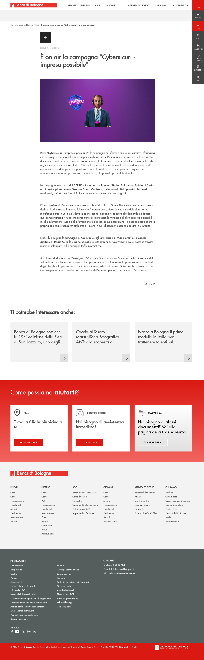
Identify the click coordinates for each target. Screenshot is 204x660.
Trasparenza (16, 569)
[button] (198, 5)
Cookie (13, 573)
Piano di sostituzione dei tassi (31, 614)
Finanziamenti (17, 500)
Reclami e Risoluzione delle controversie (28, 602)
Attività (138, 496)
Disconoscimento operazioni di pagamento (30, 598)
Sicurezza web (64, 585)
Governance (171, 496)
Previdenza (15, 513)
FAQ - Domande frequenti (22, 610)
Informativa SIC (17, 590)
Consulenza (47, 525)
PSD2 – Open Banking (78, 598)
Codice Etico (171, 508)
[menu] (124, 5)
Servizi (13, 521)
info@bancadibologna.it (122, 569)
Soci (74, 487)
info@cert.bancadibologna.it (122, 573)
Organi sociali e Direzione (177, 500)
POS (44, 500)
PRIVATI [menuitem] (72, 5)
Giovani (108, 487)
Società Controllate (174, 504)
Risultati (169, 492)
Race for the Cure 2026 (146, 513)
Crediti (134, 647)
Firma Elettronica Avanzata (23, 585)
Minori (13, 508)
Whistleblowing (64, 602)
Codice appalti (64, 606)
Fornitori (61, 577)
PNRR (44, 529)
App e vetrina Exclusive (83, 513)
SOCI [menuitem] (97, 5)
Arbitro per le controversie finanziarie (31, 606)
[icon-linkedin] (34, 631)
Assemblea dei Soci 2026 (84, 492)
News (36, 24)
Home (29, 24)
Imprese (46, 487)
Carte (13, 496)
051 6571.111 (120, 564)
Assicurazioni (16, 517)
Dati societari (16, 565)
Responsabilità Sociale (145, 492)
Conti (13, 492)
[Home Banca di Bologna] (33, 5)
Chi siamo (171, 487)
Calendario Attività (81, 508)
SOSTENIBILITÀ (180, 5)
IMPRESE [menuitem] (85, 5)
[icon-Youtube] (17, 631)
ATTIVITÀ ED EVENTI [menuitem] (139, 5)
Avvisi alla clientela (66, 590)
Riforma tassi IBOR (65, 594)
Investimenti (16, 504)
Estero (44, 517)
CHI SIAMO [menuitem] (161, 5)
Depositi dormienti (19, 618)
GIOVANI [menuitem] (110, 5)
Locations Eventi (142, 504)
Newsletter (77, 500)
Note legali (123, 647)
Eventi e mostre (142, 500)
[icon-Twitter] (23, 631)
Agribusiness (48, 533)
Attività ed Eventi (144, 487)
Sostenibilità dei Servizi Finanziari (73, 581)
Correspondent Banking (68, 569)
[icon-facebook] (12, 631)
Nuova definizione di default (23, 594)
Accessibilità (16, 581)
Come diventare (79, 496)
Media (168, 517)
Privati (13, 487)
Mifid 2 (60, 565)
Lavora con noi (172, 521)
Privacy (13, 577)
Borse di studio (110, 521)
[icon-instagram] (28, 631)
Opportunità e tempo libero (85, 504)
